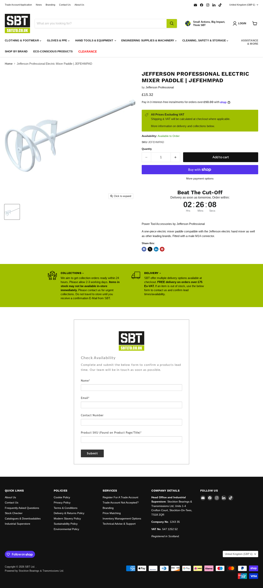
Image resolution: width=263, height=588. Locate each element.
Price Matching (112, 513)
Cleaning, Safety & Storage (204, 40)
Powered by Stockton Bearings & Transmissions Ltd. (34, 570)
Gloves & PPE (57, 40)
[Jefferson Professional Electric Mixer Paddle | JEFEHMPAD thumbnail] (12, 211)
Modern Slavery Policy (67, 518)
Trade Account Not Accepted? (121, 502)
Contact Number (92, 415)
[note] (131, 370)
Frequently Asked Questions (22, 507)
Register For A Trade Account (120, 497)
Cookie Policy (62, 497)
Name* (85, 380)
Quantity (147, 148)
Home (9, 63)
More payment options (200, 178)
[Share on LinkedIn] (156, 249)
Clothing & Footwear (22, 40)
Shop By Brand (16, 51)
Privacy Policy (62, 502)
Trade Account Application (18, 4)
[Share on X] (150, 249)
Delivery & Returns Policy (69, 513)
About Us (79, 4)
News (39, 4)
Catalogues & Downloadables (23, 518)
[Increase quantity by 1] (175, 157)
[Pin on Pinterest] (162, 249)
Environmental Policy (66, 529)
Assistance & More (249, 42)
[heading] (131, 357)
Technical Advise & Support (119, 523)
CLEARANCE (87, 51)
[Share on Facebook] (144, 249)
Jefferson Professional (160, 87)
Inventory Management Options (122, 518)
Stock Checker (14, 513)
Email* (85, 398)
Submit (92, 453)
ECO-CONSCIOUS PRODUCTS (53, 51)
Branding (50, 4)
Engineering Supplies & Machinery (148, 40)
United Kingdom (242, 4)
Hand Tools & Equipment (94, 40)
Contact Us (65, 4)
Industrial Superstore (17, 523)
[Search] (172, 23)
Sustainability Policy (66, 523)
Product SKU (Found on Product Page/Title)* (111, 432)
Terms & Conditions (65, 507)
